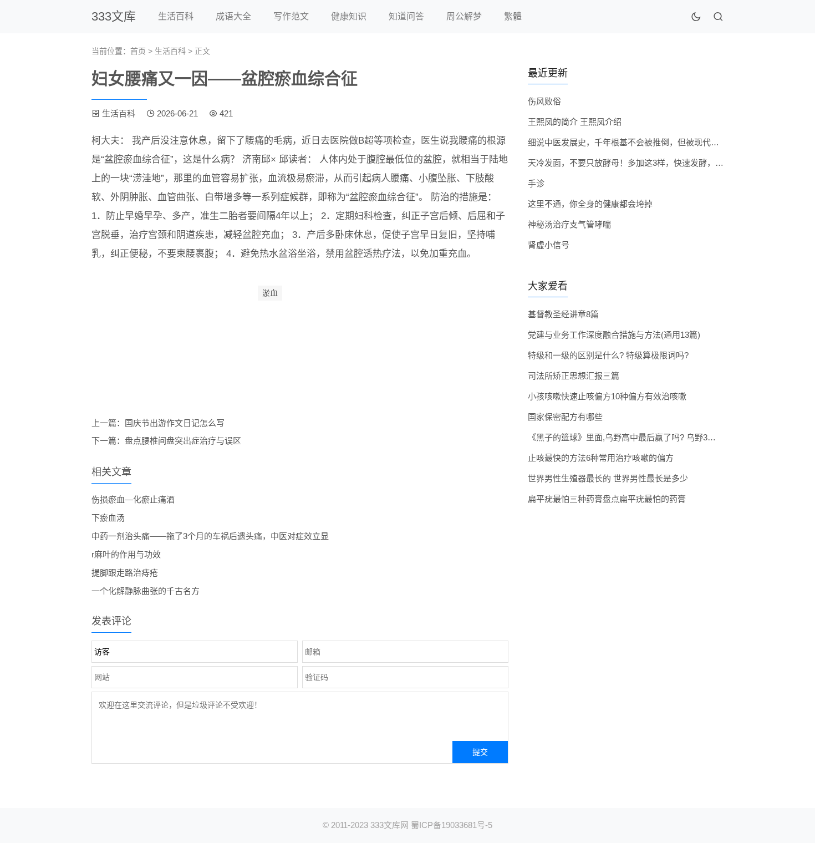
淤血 (270, 292)
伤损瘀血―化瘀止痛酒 (133, 499)
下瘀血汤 (108, 517)
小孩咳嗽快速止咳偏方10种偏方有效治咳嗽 (607, 396)
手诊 (536, 183)
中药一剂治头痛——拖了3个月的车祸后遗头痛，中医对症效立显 (210, 536)
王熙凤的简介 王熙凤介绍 (575, 121)
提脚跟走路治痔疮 (124, 572)
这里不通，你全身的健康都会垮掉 (590, 204)
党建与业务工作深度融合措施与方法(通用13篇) (614, 334)
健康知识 (348, 16)
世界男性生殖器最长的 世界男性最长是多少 (608, 478)
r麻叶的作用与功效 (126, 554)
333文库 (113, 16)
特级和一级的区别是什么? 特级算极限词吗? (608, 355)
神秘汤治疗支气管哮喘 (569, 224)
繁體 (513, 16)
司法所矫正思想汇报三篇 (573, 375)
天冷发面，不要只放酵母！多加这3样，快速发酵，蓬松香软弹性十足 (655, 162)
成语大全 (233, 16)
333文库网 (389, 825)
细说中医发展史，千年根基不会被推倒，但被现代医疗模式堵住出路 (652, 142)
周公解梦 (464, 16)
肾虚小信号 (548, 245)
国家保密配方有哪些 (565, 417)
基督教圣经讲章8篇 (563, 314)
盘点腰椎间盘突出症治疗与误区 (183, 440)
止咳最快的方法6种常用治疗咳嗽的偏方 (601, 458)
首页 (138, 51)
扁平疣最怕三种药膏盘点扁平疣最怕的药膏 (607, 499)
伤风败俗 (544, 101)
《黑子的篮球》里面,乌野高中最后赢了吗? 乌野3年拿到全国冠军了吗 (655, 437)
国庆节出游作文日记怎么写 (175, 423)
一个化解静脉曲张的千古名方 (145, 591)
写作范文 (291, 16)
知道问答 (406, 16)
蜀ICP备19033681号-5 (451, 825)
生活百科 (175, 16)
